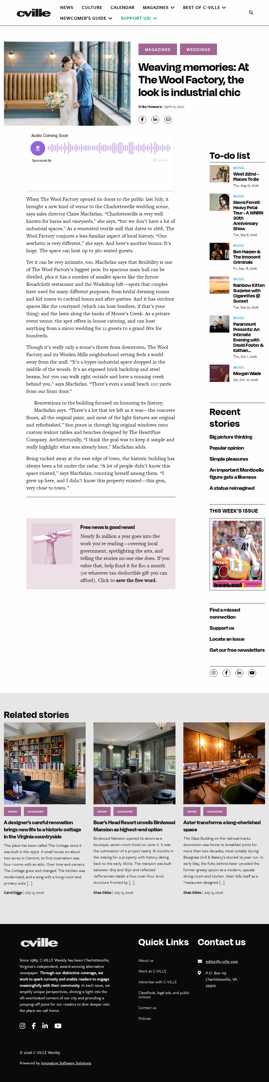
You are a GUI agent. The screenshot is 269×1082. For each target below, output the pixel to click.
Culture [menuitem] (92, 7)
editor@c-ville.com (222, 961)
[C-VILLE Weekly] (36, 13)
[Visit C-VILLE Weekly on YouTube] (57, 1026)
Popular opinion (227, 447)
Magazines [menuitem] (156, 7)
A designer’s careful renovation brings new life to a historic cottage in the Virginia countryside (42, 829)
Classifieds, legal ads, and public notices (164, 994)
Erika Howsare (150, 106)
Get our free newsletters (237, 650)
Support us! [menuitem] (136, 18)
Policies (144, 1018)
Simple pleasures (229, 458)
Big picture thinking (231, 436)
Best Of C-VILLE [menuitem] (201, 7)
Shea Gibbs (102, 892)
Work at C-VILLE (152, 971)
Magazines (157, 49)
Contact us (147, 1007)
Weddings (198, 49)
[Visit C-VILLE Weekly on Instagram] (23, 1026)
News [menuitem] (66, 7)
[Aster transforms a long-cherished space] (224, 763)
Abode (12, 811)
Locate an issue (227, 638)
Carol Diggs (13, 892)
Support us (222, 627)
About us (145, 960)
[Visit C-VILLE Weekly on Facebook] (34, 1026)
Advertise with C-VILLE (157, 982)
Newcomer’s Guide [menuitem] (83, 18)
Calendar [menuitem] (122, 7)
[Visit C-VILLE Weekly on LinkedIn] (45, 1026)
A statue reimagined (232, 488)
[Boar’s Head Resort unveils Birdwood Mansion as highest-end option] (134, 763)
